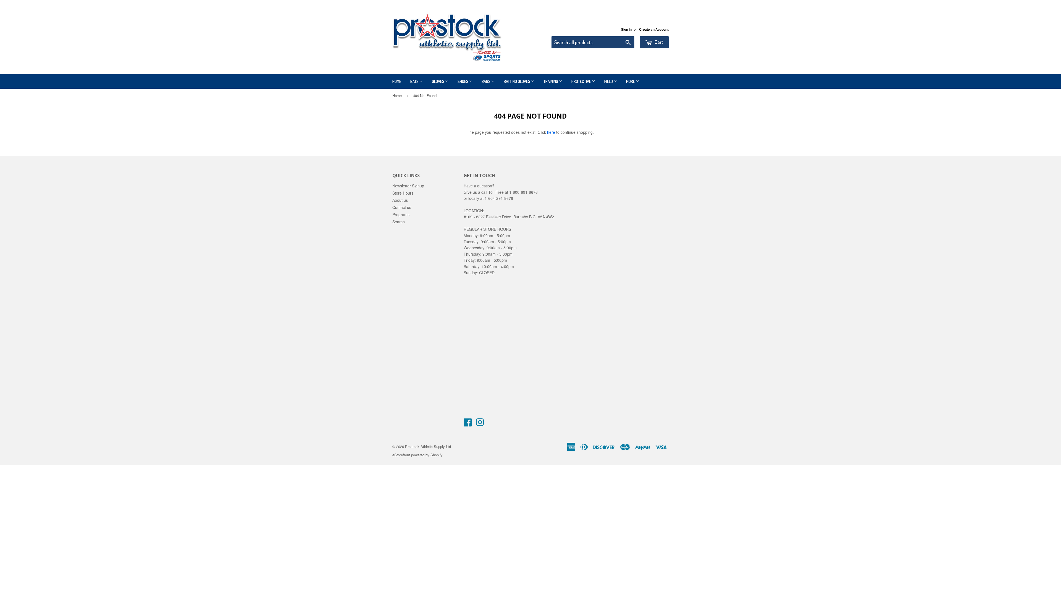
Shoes (463, 81)
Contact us (401, 207)
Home (396, 81)
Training (551, 81)
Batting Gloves (517, 81)
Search (398, 221)
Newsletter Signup (408, 185)
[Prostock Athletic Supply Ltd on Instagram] (480, 424)
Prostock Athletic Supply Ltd (428, 446)
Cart (658, 42)
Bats (414, 81)
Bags (486, 81)
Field (609, 81)
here (551, 132)
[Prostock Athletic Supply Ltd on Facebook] (468, 424)
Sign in (626, 29)
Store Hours (402, 193)
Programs (400, 214)
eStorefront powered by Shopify (417, 454)
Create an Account (654, 29)
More (631, 81)
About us (400, 200)
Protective (581, 81)
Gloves (438, 81)
